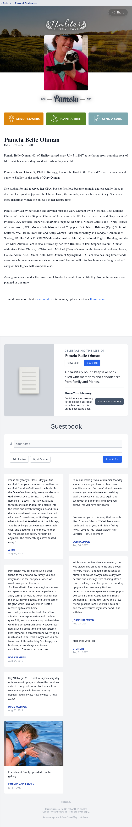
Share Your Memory (109, 401)
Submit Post (112, 459)
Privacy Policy (56, 811)
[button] (34, 743)
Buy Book (92, 362)
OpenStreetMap (69, 817)
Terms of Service (75, 811)
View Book (73, 362)
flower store (97, 299)
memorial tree (45, 299)
